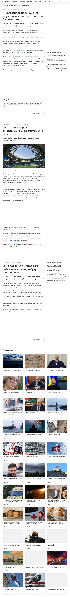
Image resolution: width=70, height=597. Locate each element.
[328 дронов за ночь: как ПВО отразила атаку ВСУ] (35, 495)
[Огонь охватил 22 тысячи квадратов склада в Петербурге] (35, 561)
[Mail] (2, 1)
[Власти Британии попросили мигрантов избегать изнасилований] (13, 561)
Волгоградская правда (17, 9)
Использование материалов (59, 596)
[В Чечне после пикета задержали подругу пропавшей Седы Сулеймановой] (13, 386)
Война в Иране (9, 5)
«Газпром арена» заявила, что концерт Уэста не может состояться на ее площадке (56, 67)
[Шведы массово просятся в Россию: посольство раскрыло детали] (13, 517)
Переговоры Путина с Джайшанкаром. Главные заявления (56, 60)
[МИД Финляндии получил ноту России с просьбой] (13, 583)
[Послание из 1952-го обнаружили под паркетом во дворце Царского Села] (35, 364)
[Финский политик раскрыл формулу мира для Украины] (57, 386)
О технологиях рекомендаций (33, 596)
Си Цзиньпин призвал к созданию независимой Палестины (56, 270)
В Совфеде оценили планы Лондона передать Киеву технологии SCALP (56, 71)
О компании (6, 596)
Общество (26, 9)
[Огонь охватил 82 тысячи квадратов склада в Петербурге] (57, 561)
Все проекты (17, 596)
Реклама (11, 596)
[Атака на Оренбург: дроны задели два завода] (57, 539)
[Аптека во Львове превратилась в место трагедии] (13, 452)
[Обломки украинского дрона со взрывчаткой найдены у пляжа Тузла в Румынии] (57, 408)
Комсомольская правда (17, 124)
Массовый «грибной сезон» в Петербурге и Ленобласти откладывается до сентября (54, 266)
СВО (16, 5)
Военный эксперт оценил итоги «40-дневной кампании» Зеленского (56, 277)
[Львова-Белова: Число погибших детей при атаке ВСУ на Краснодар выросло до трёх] (35, 583)
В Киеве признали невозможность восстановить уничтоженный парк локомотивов (56, 56)
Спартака (16, 240)
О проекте (24, 596)
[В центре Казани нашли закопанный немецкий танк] (57, 430)
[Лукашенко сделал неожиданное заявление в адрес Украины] (57, 364)
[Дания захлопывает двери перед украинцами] (57, 452)
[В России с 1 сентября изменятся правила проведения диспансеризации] (13, 408)
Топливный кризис (25, 5)
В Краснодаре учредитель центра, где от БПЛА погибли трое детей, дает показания (57, 273)
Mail (2, 596)
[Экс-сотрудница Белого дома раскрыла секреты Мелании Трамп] (57, 583)
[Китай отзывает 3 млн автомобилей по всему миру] (35, 452)
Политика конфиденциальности (46, 596)
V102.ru (13, 262)
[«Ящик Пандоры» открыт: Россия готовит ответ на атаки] (57, 473)
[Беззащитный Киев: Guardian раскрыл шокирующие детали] (35, 473)
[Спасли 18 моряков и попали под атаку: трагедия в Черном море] (13, 364)
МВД (23, 52)
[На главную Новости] (7, 1)
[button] (24, 156)
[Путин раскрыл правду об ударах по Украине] (35, 386)
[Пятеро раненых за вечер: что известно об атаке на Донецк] (35, 517)
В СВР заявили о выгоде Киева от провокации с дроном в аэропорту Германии (56, 63)
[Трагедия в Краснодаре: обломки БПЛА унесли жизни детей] (13, 495)
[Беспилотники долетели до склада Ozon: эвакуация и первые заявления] (35, 539)
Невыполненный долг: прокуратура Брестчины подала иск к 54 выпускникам (56, 281)
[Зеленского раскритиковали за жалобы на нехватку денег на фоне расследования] (13, 473)
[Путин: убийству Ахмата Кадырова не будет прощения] (35, 408)
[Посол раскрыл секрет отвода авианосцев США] (13, 430)
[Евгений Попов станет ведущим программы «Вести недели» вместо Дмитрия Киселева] (57, 495)
